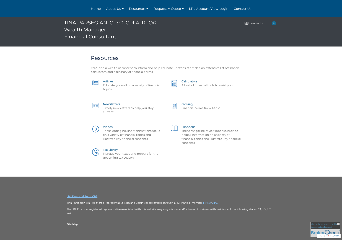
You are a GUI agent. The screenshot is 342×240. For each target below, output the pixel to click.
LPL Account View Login (208, 9)
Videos (108, 127)
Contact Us (242, 9)
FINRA (207, 202)
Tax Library (110, 149)
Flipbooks (188, 127)
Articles (108, 81)
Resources (137, 9)
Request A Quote (167, 9)
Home (96, 9)
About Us (113, 9)
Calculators (189, 81)
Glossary (187, 104)
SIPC (215, 202)
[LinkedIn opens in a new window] (274, 24)
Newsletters (111, 104)
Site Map (72, 224)
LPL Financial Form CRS (82, 196)
